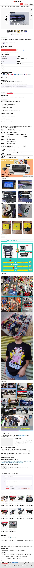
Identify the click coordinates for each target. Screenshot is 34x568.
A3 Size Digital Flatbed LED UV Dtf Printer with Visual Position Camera (4, 503)
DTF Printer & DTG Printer (20, 538)
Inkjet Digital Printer (26, 6)
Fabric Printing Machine (5, 550)
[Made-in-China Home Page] (17, 1)
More (1, 560)
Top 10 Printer (3, 558)
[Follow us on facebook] (27, 562)
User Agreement (22, 565)
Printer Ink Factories (12, 554)
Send (7, 488)
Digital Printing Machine (19, 6)
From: (5, 476)
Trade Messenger (15, 562)
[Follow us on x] (28, 562)
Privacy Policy (30, 565)
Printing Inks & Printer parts (29, 540)
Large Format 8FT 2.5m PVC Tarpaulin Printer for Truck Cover (12, 529)
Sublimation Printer (21, 461)
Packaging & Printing (6, 6)
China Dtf (3, 556)
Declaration (26, 565)
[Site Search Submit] (21, 4)
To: (5, 478)
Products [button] (9, 3)
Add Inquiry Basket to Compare (17, 34)
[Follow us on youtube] (31, 562)
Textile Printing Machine (13, 550)
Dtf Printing (7, 556)
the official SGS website (21, 435)
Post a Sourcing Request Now (25, 488)
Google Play (8, 562)
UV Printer (7, 461)
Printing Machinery (12, 6)
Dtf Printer (16, 461)
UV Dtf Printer (5, 462)
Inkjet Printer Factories (28, 554)
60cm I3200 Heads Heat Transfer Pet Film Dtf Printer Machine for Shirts (20, 516)
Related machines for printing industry (21, 540)
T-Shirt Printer (26, 461)
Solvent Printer (11, 540)
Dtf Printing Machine (18, 556)
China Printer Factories (5, 554)
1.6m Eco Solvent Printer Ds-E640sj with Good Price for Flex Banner (4, 529)
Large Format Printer (13, 462)
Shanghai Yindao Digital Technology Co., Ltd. (9, 42)
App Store (3, 562)
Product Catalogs (13, 537)
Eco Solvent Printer (12, 461)
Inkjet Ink (8, 462)
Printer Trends (9, 558)
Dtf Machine (25, 556)
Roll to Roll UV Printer (4, 540)
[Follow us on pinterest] (32, 562)
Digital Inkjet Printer (20, 462)
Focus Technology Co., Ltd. (11, 565)
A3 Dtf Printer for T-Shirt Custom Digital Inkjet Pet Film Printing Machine (12, 516)
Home (2, 6)
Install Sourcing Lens (5, 563)
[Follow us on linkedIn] (24, 563)
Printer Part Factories (20, 554)
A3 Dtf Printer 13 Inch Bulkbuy (17, 558)
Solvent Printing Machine (21, 550)
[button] (1, 1)
